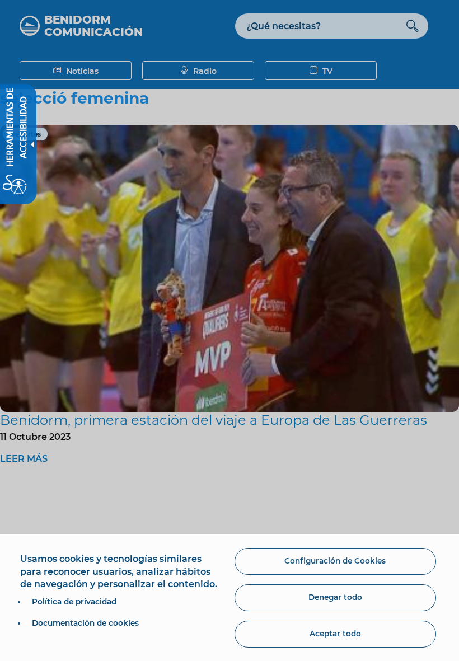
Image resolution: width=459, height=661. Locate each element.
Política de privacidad (74, 601)
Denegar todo (335, 597)
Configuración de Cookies (335, 560)
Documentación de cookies (85, 622)
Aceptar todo (335, 633)
